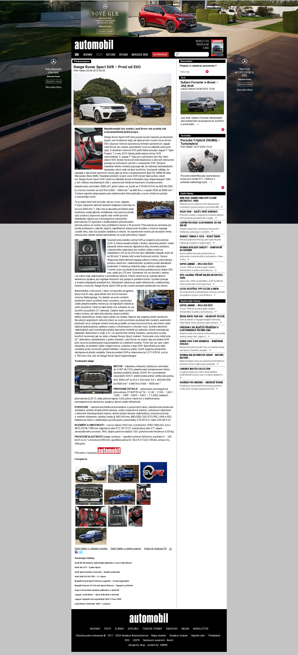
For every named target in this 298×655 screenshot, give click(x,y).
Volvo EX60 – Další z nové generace (199, 211)
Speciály (123, 54)
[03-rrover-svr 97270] (153, 482)
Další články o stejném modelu (91, 548)
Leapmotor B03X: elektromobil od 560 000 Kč (200, 224)
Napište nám (198, 635)
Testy (99, 54)
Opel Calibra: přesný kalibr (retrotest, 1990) (201, 276)
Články (119, 628)
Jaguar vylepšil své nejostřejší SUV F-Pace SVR (98, 599)
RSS (127, 640)
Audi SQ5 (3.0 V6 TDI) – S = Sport (90, 576)
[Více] (222, 130)
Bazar (185, 628)
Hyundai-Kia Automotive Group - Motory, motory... (202, 356)
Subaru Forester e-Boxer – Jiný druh (199, 84)
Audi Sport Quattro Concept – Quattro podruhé (97, 572)
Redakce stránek (178, 635)
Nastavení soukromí (154, 640)
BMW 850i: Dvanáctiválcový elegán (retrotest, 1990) (198, 199)
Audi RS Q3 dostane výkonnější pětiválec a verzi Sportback (103, 563)
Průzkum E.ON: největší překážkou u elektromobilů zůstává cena (199, 328)
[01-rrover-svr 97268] (91, 482)
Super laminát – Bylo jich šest (196, 264)
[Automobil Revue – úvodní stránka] (98, 62)
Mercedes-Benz (140, 54)
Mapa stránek (158, 635)
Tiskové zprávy (152, 628)
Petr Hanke (80, 70)
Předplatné (202, 44)
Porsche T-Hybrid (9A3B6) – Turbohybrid (200, 142)
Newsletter (202, 41)
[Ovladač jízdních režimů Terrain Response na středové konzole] (118, 525)
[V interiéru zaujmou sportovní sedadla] (144, 503)
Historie (110, 54)
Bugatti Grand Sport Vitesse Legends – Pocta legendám (102, 581)
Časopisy (172, 628)
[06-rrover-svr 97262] (124, 482)
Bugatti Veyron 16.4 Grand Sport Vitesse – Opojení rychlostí (104, 585)
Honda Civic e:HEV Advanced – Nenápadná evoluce (201, 342)
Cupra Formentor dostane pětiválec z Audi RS (97, 590)
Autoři (170, 640)
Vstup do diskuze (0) (155, 548)
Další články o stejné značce (126, 548)
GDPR (136, 640)
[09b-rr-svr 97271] (135, 525)
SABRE (164, 645)
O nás (206, 48)
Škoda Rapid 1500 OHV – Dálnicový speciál (202, 316)
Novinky (88, 54)
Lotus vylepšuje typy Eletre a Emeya (199, 288)
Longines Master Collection (195, 368)
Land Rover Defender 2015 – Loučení (92, 604)
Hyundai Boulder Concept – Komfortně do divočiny (201, 249)
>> (198, 124)
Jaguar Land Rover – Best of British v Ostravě (97, 594)
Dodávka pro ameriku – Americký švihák (201, 382)
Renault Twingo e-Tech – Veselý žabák (200, 236)
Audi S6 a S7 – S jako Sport (87, 567)
